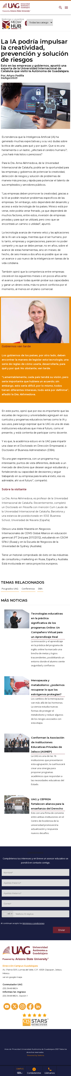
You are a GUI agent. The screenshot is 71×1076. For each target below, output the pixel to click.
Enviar (61, 930)
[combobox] (7, 914)
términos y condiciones (33, 923)
